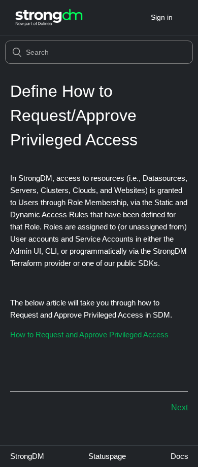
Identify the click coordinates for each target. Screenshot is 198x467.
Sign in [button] (162, 17)
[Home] (49, 18)
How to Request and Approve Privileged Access (89, 334)
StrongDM (27, 456)
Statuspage (107, 456)
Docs (179, 456)
